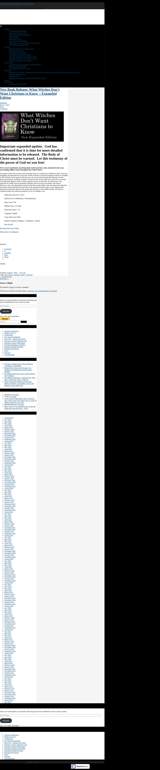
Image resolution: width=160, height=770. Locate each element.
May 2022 (7, 518)
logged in (12, 287)
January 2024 (9, 478)
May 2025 (7, 447)
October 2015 (9, 673)
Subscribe (6, 311)
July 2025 (7, 443)
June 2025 (7, 445)
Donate (7, 80)
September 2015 (10, 675)
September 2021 (10, 533)
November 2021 (10, 529)
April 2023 (8, 496)
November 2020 (10, 553)
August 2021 (8, 535)
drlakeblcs (3, 103)
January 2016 (9, 667)
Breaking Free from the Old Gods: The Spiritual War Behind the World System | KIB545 (18, 370)
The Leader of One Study (18, 53)
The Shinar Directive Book (18, 33)
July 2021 (7, 537)
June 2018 (7, 610)
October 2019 (9, 579)
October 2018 (9, 602)
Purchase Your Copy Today (9, 228)
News (2, 107)
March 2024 (8, 475)
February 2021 (9, 547)
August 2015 (8, 677)
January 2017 (9, 643)
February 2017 (9, 641)
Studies (7, 47)
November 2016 (10, 647)
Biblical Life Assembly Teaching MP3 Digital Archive (27, 78)
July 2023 (7, 490)
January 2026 (9, 431)
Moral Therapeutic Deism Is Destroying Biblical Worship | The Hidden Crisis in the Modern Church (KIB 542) (19, 383)
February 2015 (9, 688)
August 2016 (8, 653)
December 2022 (9, 504)
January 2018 (9, 620)
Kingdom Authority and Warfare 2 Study (23, 59)
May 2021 (7, 541)
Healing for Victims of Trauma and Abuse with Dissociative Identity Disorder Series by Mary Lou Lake (44, 72)
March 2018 (8, 616)
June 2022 (7, 516)
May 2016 (7, 659)
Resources (8, 70)
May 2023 (7, 494)
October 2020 (9, 555)
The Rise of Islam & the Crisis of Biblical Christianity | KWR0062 (18, 365)
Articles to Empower (11, 331)
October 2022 (9, 508)
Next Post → (4, 279)
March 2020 (8, 569)
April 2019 (8, 590)
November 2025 (10, 435)
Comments (3, 109)
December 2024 (9, 457)
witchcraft (29, 275)
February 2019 (9, 594)
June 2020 (7, 563)
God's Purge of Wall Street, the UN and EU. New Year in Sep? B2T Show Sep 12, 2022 (19, 400)
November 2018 (10, 600)
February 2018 (9, 618)
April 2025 (8, 449)
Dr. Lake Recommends (12, 337)
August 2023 (8, 488)
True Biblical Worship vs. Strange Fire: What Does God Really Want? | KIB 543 (19, 379)
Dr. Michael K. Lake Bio (17, 84)
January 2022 (9, 526)
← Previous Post (6, 277)
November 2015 (10, 671)
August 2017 (8, 630)
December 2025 (9, 433)
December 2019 (9, 575)
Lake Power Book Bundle (18, 41)
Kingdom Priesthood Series (13, 347)
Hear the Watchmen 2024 (17, 66)
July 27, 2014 (4, 105)
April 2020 (8, 567)
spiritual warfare (19, 275)
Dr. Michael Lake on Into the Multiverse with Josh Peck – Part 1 (20, 407)
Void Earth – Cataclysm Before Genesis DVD (25, 43)
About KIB (8, 82)
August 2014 (8, 700)
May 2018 (7, 612)
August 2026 (8, 418)
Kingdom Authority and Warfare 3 (21, 60)
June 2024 (7, 469)
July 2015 (7, 679)
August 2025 (8, 441)
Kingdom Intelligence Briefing (17, 3)
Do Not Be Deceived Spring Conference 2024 (25, 64)
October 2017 (9, 626)
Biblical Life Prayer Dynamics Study (21, 49)
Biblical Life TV (14, 76)
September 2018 (10, 604)
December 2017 (9, 622)
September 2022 (10, 510)
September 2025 (10, 439)
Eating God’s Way (15, 39)
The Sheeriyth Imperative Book (20, 35)
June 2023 (7, 492)
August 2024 (8, 465)
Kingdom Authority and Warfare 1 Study (23, 57)
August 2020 (8, 559)
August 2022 (8, 512)
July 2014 (7, 702)
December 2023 (9, 480)
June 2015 (7, 681)
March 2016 (8, 663)
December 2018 (9, 598)
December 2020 (9, 551)
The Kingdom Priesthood (17, 31)
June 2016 (7, 657)
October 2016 (9, 649)
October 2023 (9, 484)
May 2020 (7, 565)
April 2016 (8, 661)
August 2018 (8, 606)
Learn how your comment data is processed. (42, 291)
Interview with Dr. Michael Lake (15, 341)
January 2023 (9, 502)
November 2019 (10, 577)
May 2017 (7, 635)
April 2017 (8, 637)
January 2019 (9, 596)
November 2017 (10, 624)
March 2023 (8, 498)
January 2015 (9, 690)
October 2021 (9, 531)
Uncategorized (9, 355)
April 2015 (8, 685)
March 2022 (8, 522)
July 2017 (7, 632)
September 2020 (10, 557)
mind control (8, 275)
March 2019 (8, 592)
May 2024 (7, 471)
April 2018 (8, 614)
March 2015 (8, 686)
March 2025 (8, 451)
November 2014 (10, 694)
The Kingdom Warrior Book (19, 45)
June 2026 (7, 422)
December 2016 (9, 645)
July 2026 (7, 420)
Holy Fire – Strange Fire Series (15, 339)
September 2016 (10, 651)
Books (7, 29)
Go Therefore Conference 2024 (20, 68)
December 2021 (9, 528)
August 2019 (8, 582)
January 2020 (9, 573)
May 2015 (7, 683)
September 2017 (10, 628)
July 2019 (7, 584)
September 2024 (10, 463)
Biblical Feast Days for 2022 (14, 402)
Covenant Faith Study (16, 51)
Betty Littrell (8, 406)
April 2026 (8, 425)
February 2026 (9, 429)
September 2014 (10, 698)
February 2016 (9, 665)
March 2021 (8, 545)
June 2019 (7, 586)
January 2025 (9, 455)
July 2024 (7, 467)
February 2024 (9, 477)
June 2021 (7, 539)
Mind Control (13, 37)
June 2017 (7, 633)
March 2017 (8, 639)
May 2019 (7, 588)
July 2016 (7, 655)
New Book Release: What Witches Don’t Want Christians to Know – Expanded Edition (30, 93)
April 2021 (8, 543)
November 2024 (10, 459)
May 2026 (7, 424)
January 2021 (9, 549)
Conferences (9, 62)
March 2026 (8, 427)
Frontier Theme (32, 762)
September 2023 (10, 486)
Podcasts (7, 353)
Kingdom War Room (11, 349)
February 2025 (9, 453)
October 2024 (9, 461)
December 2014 (9, 692)
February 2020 (9, 571)
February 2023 (9, 500)
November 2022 (10, 506)
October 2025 (9, 437)
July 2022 (7, 514)
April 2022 (8, 520)
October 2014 (9, 696)
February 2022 (9, 524)
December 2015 (9, 669)
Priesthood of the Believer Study (20, 55)
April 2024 (8, 473)
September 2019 (10, 581)
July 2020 (7, 561)
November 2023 (10, 482)
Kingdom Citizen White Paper (14, 343)
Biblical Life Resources (17, 74)
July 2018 (7, 608)
